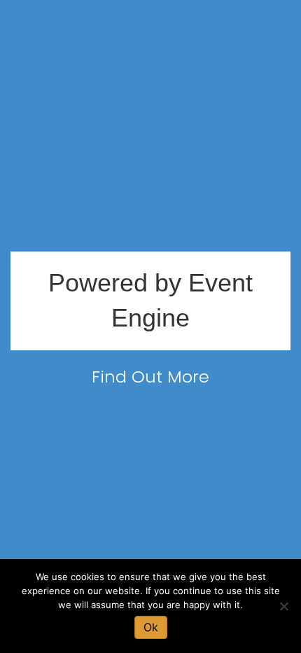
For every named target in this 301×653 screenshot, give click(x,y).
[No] (283, 606)
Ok (151, 627)
